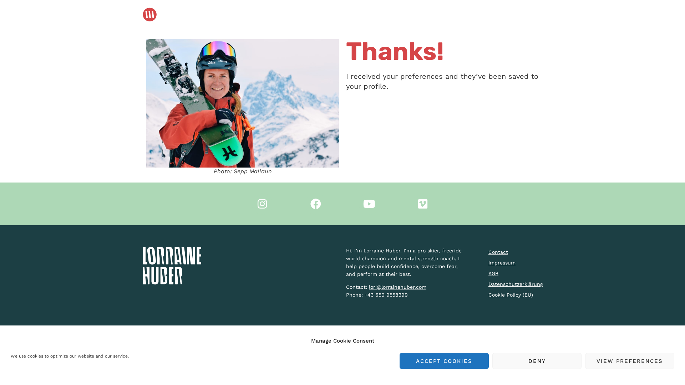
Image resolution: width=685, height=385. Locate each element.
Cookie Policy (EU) (510, 295)
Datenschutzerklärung (514, 284)
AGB (493, 273)
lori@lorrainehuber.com (397, 287)
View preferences (630, 361)
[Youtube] (369, 204)
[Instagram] (262, 204)
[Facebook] (315, 204)
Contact (498, 252)
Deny (537, 361)
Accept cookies (444, 361)
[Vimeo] (422, 204)
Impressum (502, 263)
